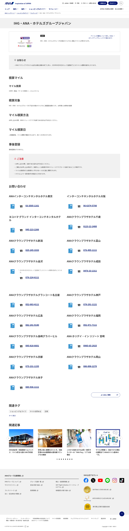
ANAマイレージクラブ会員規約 (40, 520)
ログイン (113, 3)
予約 (78, 3)
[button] (121, 3)
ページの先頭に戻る (121, 513)
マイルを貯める (35, 411)
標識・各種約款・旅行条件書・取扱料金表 (17, 520)
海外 (22, 9)
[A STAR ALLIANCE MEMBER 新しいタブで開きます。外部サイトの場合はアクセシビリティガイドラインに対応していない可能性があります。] (17, 526)
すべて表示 (12, 416)
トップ (7, 9)
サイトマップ (94, 518)
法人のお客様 (118, 9)
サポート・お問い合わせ (89, 3)
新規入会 (103, 3)
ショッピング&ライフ (37, 9)
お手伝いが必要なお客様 (106, 9)
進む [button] (120, 438)
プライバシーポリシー (12, 518)
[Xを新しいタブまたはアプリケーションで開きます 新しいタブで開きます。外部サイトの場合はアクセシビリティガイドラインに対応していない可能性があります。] (93, 480)
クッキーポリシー (25, 518)
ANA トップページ (10, 13)
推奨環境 (65, 518)
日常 (46, 411)
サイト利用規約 (56, 518)
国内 (14, 9)
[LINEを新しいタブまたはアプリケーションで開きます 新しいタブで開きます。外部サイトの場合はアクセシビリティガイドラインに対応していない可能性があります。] (107, 480)
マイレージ (53, 9)
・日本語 (68, 3)
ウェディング (33, 13)
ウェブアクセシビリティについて (80, 518)
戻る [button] (9, 438)
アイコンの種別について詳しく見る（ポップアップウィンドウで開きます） (100, 37)
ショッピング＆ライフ (18, 411)
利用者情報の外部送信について (41, 518)
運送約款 (103, 518)
